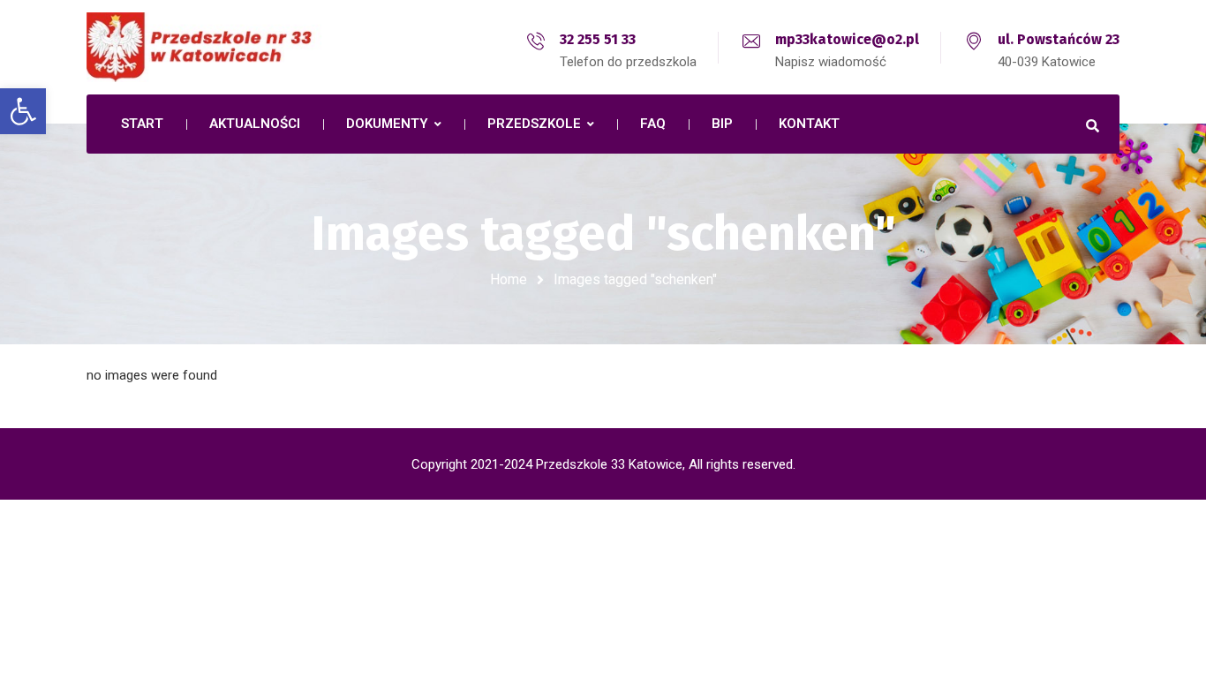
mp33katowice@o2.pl (847, 39)
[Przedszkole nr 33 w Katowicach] (241, 47)
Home (508, 279)
